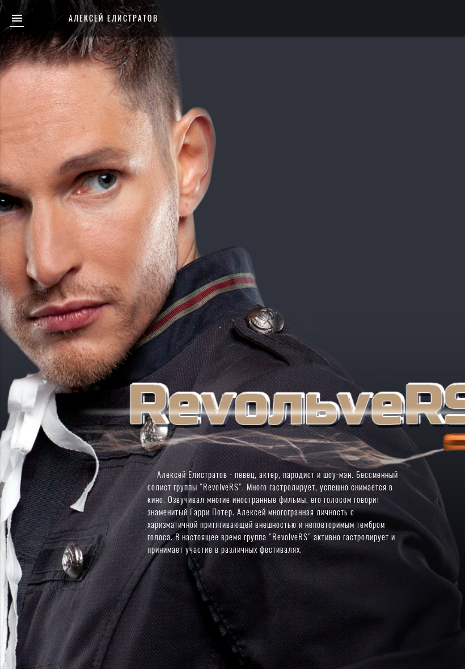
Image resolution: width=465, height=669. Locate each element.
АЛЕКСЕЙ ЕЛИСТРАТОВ (113, 18)
